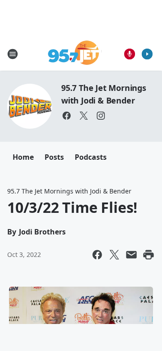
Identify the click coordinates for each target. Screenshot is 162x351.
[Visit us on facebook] (66, 115)
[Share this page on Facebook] (97, 254)
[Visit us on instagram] (100, 115)
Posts (54, 157)
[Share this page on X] (114, 254)
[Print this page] (148, 254)
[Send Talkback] (129, 54)
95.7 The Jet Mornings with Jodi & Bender (69, 191)
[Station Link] (75, 53)
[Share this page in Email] (131, 254)
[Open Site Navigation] (12, 54)
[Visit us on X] (83, 115)
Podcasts (91, 157)
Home (23, 157)
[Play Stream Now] (147, 54)
